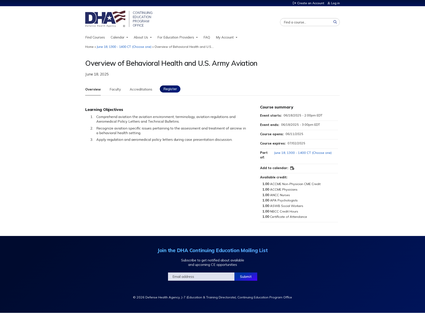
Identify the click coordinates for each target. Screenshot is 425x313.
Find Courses (95, 37)
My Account (225, 37)
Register (170, 89)
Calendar (117, 37)
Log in (335, 3)
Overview (93, 89)
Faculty (115, 89)
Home (89, 47)
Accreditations (141, 89)
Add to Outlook (292, 168)
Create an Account (310, 3)
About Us (141, 37)
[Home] (105, 19)
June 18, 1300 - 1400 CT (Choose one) (124, 47)
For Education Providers (175, 37)
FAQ (206, 37)
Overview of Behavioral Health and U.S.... (184, 47)
